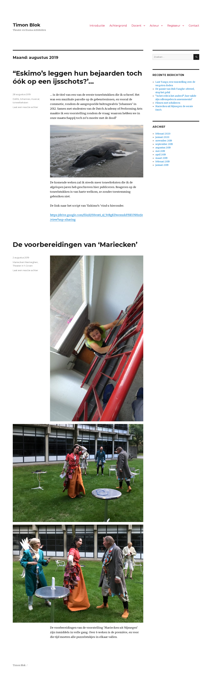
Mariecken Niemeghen (25, 262)
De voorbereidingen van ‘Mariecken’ (75, 244)
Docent (136, 25)
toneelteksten (20, 102)
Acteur (154, 25)
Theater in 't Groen (23, 265)
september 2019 (164, 144)
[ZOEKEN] (196, 57)
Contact (194, 25)
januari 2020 (162, 137)
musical (35, 99)
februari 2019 (162, 161)
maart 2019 (161, 158)
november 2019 (163, 140)
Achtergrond (118, 25)
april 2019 (160, 154)
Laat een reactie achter (25, 107)
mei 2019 (160, 151)
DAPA (16, 99)
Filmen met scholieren (167, 102)
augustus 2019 (163, 147)
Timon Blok (26, 25)
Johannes (25, 99)
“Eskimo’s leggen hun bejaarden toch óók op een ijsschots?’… (77, 77)
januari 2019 (161, 165)
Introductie (97, 25)
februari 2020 (162, 133)
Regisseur (173, 25)
